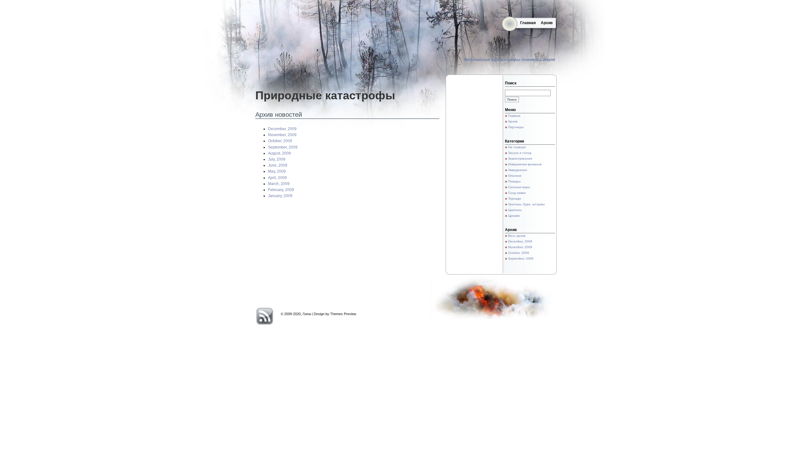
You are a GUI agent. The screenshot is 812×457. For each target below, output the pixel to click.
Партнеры (516, 127)
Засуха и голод (519, 153)
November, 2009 (282, 135)
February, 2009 (281, 190)
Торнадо (514, 198)
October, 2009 (280, 141)
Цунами (514, 215)
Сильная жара (519, 187)
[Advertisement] (474, 174)
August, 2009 (279, 153)
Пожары (514, 181)
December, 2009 (282, 129)
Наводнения (517, 170)
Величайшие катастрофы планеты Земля (509, 59)
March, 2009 (279, 184)
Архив (547, 23)
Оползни (514, 175)
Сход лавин (517, 193)
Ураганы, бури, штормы (526, 204)
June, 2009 (277, 165)
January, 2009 (280, 196)
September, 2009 (283, 147)
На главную (517, 147)
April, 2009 (277, 178)
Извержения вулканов (524, 164)
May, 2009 (277, 171)
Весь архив (516, 235)
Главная (528, 23)
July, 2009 (276, 159)
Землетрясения (520, 158)
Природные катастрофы (325, 95)
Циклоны (514, 210)
